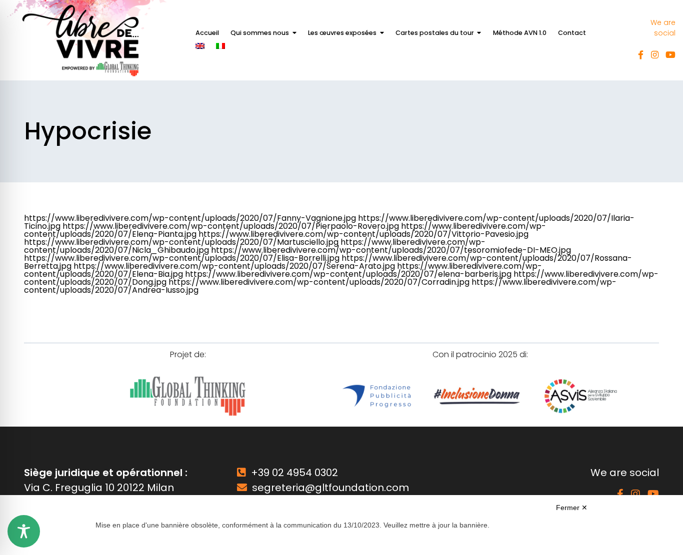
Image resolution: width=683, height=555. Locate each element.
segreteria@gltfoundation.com (330, 488)
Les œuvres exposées (342, 32)
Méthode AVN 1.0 (519, 32)
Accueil (207, 32)
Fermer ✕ (572, 508)
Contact (572, 32)
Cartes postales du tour (435, 32)
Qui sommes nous (259, 32)
